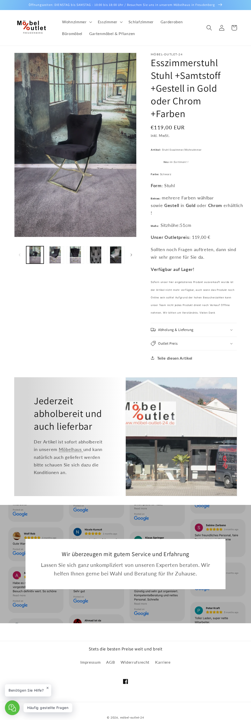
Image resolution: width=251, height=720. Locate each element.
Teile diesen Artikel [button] (174, 358)
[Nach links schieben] (19, 255)
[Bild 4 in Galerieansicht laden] (95, 255)
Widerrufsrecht (135, 662)
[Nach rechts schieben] (131, 255)
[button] (76, 22)
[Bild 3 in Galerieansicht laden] (75, 255)
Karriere (163, 662)
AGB (110, 662)
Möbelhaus (71, 449)
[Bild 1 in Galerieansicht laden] (35, 255)
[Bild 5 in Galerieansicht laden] (116, 255)
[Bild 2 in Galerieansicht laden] (55, 255)
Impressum (90, 662)
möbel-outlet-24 (132, 717)
